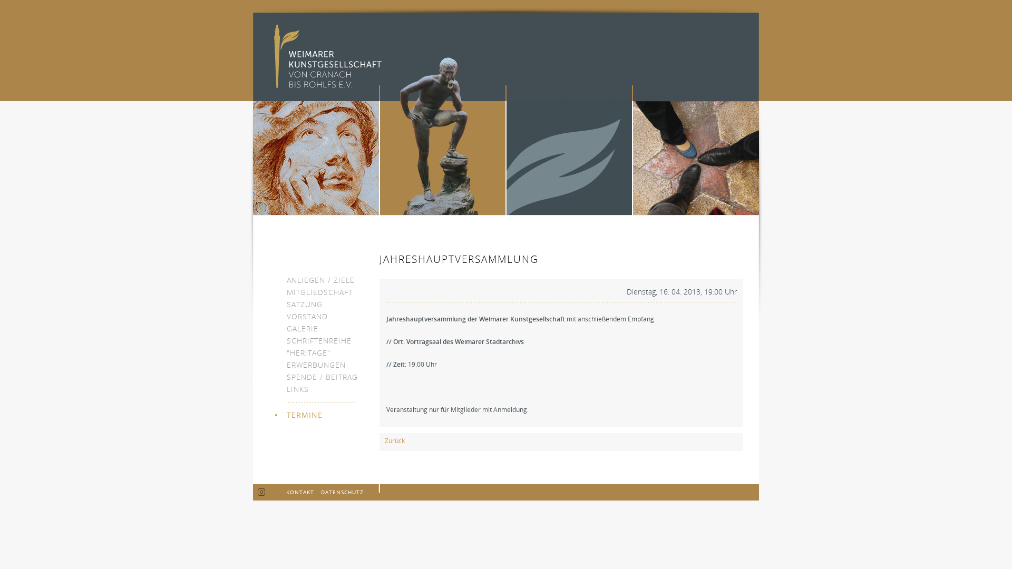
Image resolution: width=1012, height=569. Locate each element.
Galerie (302, 328)
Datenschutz (342, 492)
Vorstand (307, 316)
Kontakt (300, 492)
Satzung (305, 304)
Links (298, 389)
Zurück (395, 440)
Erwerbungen (316, 365)
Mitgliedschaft (320, 292)
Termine (305, 415)
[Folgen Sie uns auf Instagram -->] (262, 492)
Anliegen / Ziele (321, 280)
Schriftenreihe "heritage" (319, 347)
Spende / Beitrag (322, 377)
